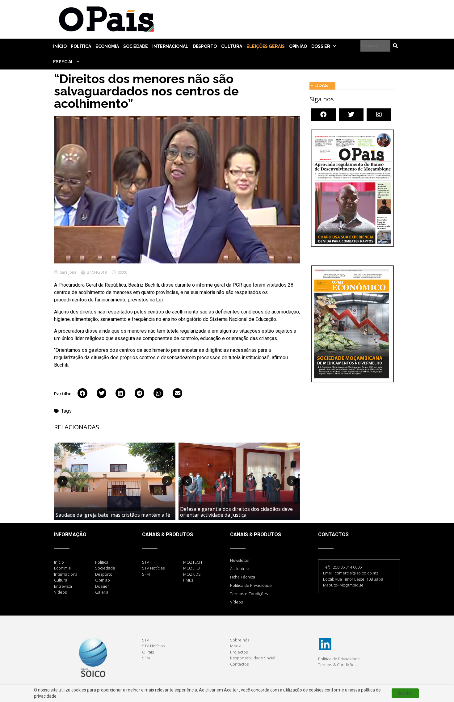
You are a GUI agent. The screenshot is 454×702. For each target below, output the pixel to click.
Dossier (320, 46)
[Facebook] (323, 114)
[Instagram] (379, 114)
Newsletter (240, 560)
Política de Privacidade (251, 585)
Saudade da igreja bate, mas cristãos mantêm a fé (113, 514)
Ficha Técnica (242, 577)
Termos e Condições (249, 593)
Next (167, 481)
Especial (63, 61)
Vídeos (236, 602)
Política (81, 46)
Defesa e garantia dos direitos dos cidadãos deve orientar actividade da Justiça (236, 512)
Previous (62, 481)
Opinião (298, 46)
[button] (82, 393)
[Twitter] (351, 114)
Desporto (205, 46)
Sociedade (135, 46)
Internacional (170, 46)
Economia (107, 46)
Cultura (231, 46)
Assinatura (239, 568)
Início (59, 46)
